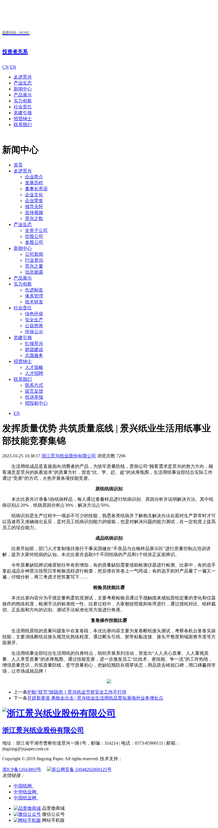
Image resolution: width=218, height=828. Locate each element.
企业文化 (34, 194)
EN (13, 67)
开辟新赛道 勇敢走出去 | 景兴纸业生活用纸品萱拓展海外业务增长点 (95, 698)
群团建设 (34, 349)
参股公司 (34, 242)
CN (5, 67)
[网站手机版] (27, 820)
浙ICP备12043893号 (21, 769)
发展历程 (34, 182)
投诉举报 (34, 397)
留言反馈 (34, 391)
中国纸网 (24, 785)
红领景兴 (34, 343)
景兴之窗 (34, 266)
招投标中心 (36, 403)
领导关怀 (34, 206)
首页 (18, 164)
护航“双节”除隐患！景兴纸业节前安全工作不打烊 (77, 692)
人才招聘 (34, 373)
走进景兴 (23, 77)
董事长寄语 (36, 188)
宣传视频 (34, 212)
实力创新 (23, 100)
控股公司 (34, 236)
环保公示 (34, 331)
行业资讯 (34, 260)
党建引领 (23, 112)
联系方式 (34, 385)
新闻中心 (23, 88)
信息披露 (34, 272)
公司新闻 (34, 254)
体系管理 (34, 295)
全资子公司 (36, 230)
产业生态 (23, 83)
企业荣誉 (34, 200)
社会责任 (23, 106)
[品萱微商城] (27, 808)
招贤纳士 (23, 118)
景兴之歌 (34, 218)
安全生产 (34, 319)
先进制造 (34, 290)
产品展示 (23, 94)
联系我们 (23, 124)
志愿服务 (34, 355)
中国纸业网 (26, 797)
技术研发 (34, 301)
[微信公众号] (27, 814)
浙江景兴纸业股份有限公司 (68, 455)
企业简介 (34, 176)
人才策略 (34, 367)
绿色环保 (34, 313)
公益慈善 (34, 325)
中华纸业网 (26, 791)
